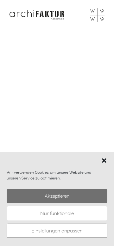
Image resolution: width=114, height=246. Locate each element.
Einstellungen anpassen (57, 231)
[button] (104, 160)
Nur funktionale (57, 213)
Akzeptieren (57, 196)
